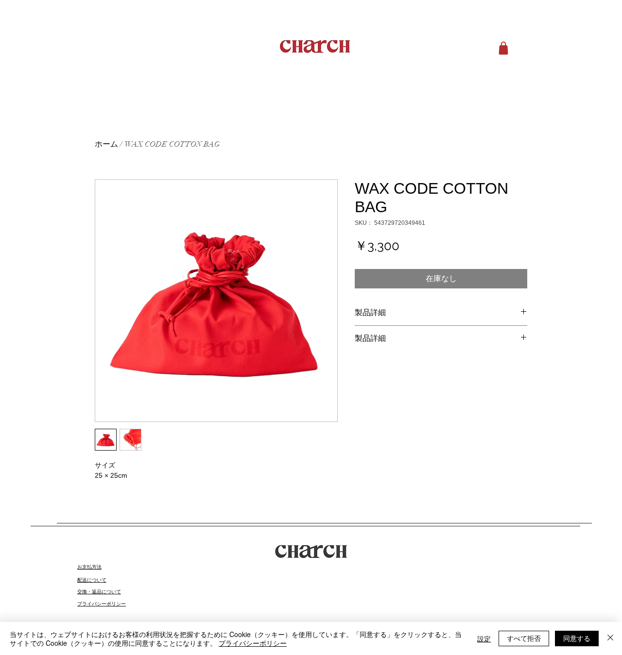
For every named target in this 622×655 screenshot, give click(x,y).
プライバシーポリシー (253, 643)
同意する (576, 638)
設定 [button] (484, 638)
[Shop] (503, 48)
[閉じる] (610, 638)
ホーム (106, 144)
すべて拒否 (524, 638)
